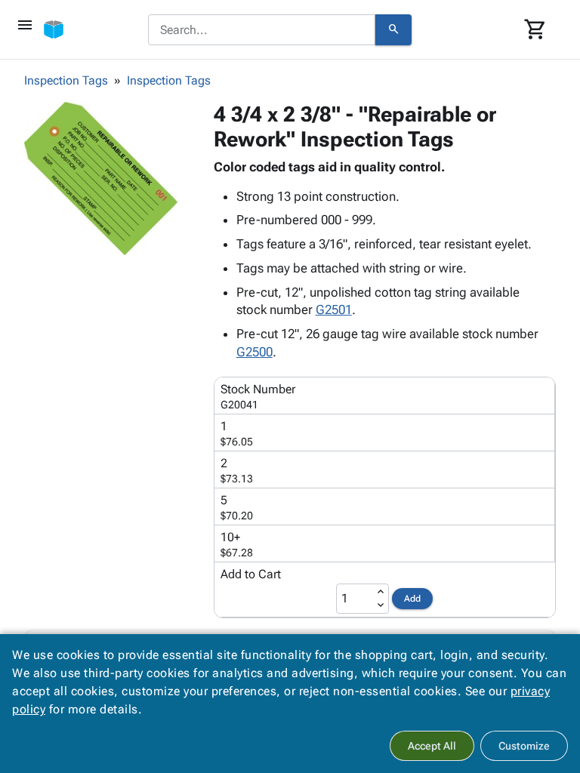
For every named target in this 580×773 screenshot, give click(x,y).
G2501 (334, 309)
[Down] (381, 605)
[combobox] (262, 30)
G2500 (254, 351)
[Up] (381, 592)
